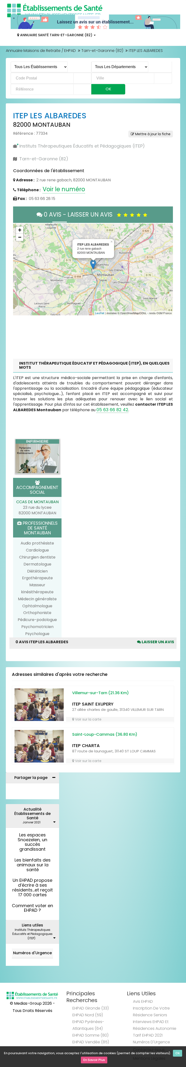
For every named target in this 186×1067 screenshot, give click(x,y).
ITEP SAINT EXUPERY (93, 704)
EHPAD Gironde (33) (90, 1008)
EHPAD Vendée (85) (90, 1042)
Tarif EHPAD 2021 (148, 1035)
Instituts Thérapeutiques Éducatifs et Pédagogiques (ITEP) (82, 146)
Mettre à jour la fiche (152, 134)
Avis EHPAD (143, 1001)
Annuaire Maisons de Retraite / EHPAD (41, 50)
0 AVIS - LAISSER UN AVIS (79, 215)
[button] (19, 269)
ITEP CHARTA (86, 745)
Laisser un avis (157, 642)
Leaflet (99, 313)
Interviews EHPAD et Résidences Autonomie (154, 1025)
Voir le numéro (64, 189)
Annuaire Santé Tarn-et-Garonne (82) (56, 35)
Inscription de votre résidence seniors (151, 1011)
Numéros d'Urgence (32, 953)
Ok (177, 1053)
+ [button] (19, 230)
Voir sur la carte (87, 719)
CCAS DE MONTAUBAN (37, 502)
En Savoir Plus (94, 1060)
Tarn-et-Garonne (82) (102, 50)
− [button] (19, 237)
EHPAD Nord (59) (87, 1015)
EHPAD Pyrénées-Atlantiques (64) (88, 1025)
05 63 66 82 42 (112, 410)
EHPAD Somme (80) (90, 1035)
